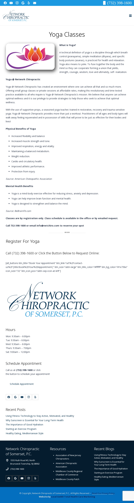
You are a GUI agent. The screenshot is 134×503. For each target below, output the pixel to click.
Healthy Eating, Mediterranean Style (24, 433)
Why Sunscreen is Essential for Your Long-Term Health (35, 420)
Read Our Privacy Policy (103, 493)
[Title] (35, 3)
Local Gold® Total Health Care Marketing (73, 496)
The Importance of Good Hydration (24, 424)
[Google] (23, 3)
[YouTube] (11, 3)
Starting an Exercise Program (21, 428)
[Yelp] (29, 3)
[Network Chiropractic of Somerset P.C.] (15, 16)
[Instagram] (17, 3)
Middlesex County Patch (67, 479)
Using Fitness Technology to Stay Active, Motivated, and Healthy (40, 415)
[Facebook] (5, 3)
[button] (130, 15)
